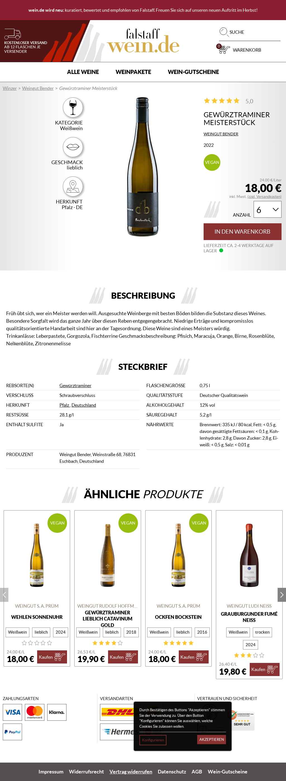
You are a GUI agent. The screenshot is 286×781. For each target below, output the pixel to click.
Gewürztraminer (75, 385)
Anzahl (242, 215)
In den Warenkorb (242, 232)
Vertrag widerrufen (130, 772)
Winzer (10, 88)
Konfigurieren (153, 740)
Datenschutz (172, 772)
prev (4, 595)
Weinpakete (133, 72)
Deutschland (84, 405)
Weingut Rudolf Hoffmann (107, 605)
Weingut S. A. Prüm (37, 605)
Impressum (51, 772)
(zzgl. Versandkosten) (264, 197)
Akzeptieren (211, 739)
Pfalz (64, 405)
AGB (197, 772)
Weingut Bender (38, 88)
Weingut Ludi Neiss (249, 605)
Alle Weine (83, 72)
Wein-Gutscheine (193, 72)
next (282, 595)
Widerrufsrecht (86, 772)
